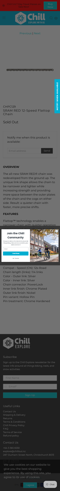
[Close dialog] (56, 231)
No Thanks (16, 258)
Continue (15, 253)
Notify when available (57, 96)
